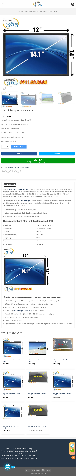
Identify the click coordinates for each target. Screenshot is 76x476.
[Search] (73, 4)
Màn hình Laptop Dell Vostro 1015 (11, 394)
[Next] (70, 53)
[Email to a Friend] (13, 171)
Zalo (13, 467)
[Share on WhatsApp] (3, 171)
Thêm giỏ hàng (19, 146)
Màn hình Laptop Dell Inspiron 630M (37, 427)
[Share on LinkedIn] (19, 171)
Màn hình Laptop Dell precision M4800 (12, 361)
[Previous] (5, 53)
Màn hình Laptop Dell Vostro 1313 (61, 361)
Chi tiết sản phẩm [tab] (10, 185)
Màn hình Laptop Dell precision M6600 (37, 361)
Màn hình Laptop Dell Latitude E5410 (62, 394)
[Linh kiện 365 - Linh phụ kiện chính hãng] (38, 4)
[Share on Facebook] (6, 171)
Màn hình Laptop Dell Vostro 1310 (11, 427)
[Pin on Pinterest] (16, 171)
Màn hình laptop (31, 11)
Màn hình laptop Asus (49, 11)
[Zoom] (4, 88)
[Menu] (2, 4)
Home (20, 11)
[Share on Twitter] (9, 171)
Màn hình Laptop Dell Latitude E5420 (37, 394)
